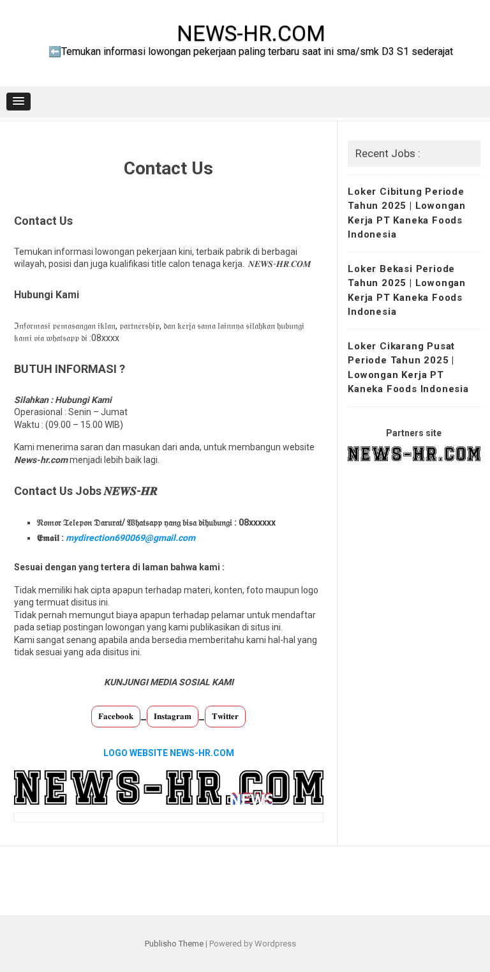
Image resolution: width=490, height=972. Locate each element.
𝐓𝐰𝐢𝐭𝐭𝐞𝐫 (225, 716)
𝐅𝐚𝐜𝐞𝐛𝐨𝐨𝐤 (115, 716)
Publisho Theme (174, 943)
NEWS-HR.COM (251, 33)
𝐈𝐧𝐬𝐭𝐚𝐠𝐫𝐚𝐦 (172, 716)
